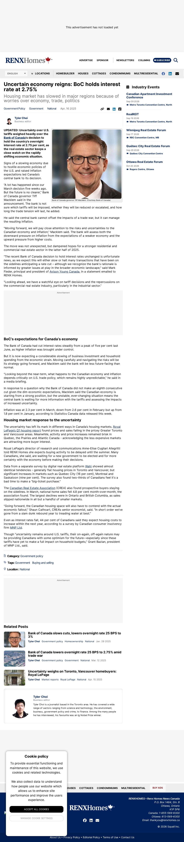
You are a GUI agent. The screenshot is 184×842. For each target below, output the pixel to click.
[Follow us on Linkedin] (172, 73)
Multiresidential (146, 73)
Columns (144, 60)
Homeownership (74, 641)
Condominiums (120, 73)
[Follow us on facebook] (165, 73)
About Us (55, 837)
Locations (42, 73)
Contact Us (127, 837)
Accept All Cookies (36, 809)
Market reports (50, 679)
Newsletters (125, 60)
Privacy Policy (71, 837)
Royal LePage (67, 679)
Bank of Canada (15, 137)
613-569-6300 (171, 816)
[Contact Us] (179, 73)
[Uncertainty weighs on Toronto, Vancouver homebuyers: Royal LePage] (14, 678)
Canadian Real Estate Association (32, 488)
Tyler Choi (21, 118)
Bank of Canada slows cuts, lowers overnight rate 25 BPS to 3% (74, 634)
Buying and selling (43, 562)
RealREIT (132, 114)
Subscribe (163, 60)
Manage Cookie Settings (36, 818)
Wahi (88, 466)
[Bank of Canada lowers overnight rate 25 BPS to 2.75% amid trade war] (14, 658)
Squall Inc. (173, 826)
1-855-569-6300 (169, 812)
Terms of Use (110, 837)
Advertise (86, 60)
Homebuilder (65, 73)
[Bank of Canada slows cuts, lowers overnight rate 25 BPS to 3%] (14, 639)
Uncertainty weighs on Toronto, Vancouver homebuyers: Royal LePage (72, 673)
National (51, 108)
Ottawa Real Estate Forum (144, 162)
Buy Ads (158, 787)
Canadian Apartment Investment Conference (149, 95)
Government (36, 108)
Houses (83, 73)
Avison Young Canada (64, 271)
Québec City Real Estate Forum (148, 146)
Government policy (14, 108)
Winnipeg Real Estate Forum (146, 130)
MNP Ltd (16, 527)
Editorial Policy (91, 837)
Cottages (99, 73)
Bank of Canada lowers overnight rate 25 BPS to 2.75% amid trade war (74, 653)
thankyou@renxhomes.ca (165, 820)
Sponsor (102, 60)
